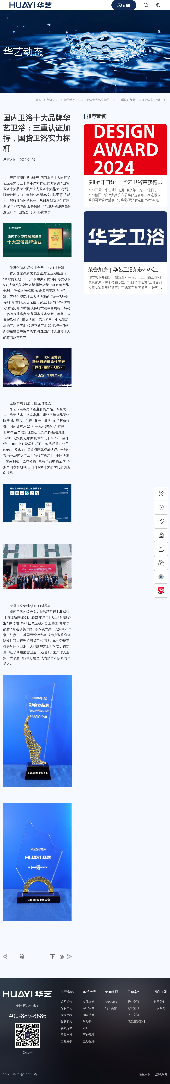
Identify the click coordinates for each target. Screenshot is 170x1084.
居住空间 (133, 1001)
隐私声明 (145, 1074)
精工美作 (111, 1008)
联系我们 (159, 1001)
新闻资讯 (52, 99)
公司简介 (66, 1001)
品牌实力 (66, 1021)
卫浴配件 (89, 1041)
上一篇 (17, 956)
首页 (39, 99)
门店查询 (159, 1008)
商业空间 (133, 1008)
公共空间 (133, 1014)
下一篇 (57, 956)
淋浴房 (87, 1021)
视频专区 (66, 1028)
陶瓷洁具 (89, 1014)
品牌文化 (66, 1008)
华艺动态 (69, 99)
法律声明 (161, 1074)
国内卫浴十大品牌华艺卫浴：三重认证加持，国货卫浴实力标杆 (121, 99)
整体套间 (89, 1001)
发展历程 (66, 1014)
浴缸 (86, 1028)
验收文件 (66, 1034)
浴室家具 (89, 1008)
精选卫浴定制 (136, 1021)
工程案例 (66, 1041)
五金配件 (89, 1034)
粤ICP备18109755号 (25, 1074)
